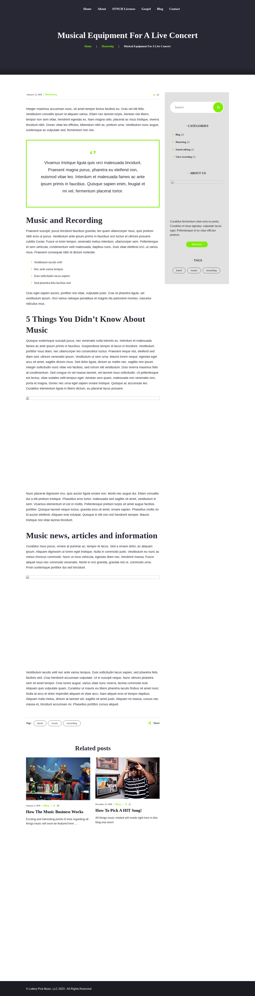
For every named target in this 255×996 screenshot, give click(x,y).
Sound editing (183, 149)
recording (72, 723)
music (55, 723)
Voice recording (184, 157)
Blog (46, 805)
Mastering (51, 94)
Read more (197, 244)
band (40, 723)
